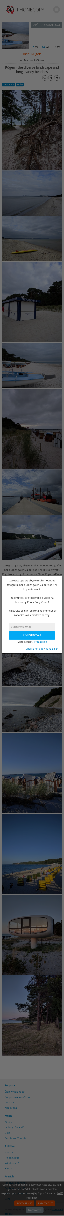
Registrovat (32, 635)
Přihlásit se (40, 641)
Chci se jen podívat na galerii (42, 648)
